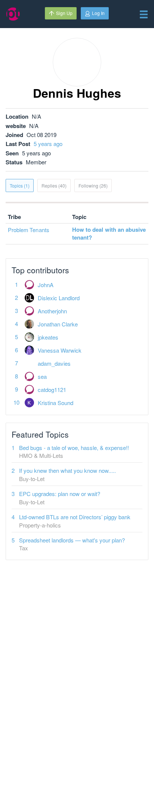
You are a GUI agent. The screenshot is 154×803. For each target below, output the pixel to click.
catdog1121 (52, 389)
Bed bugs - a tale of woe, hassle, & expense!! (74, 447)
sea (42, 376)
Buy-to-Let (31, 479)
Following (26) (93, 185)
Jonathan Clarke (58, 324)
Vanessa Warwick (59, 350)
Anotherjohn (52, 311)
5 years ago (48, 143)
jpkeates (48, 337)
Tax (23, 548)
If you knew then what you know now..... (67, 470)
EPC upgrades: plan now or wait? (59, 494)
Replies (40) (54, 185)
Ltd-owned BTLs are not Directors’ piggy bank (74, 517)
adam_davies (54, 363)
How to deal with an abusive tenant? (109, 233)
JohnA (45, 285)
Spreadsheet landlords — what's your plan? (72, 540)
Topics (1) (20, 185)
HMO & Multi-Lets (41, 455)
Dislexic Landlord (59, 298)
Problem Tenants (28, 230)
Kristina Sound (55, 403)
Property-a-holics (40, 525)
